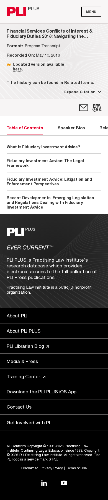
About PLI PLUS (23, 331)
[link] (83, 107)
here (17, 69)
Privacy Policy (52, 468)
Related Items (78, 82)
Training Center (24, 376)
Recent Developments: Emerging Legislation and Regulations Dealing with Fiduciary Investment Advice (50, 202)
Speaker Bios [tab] (71, 127)
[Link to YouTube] (64, 483)
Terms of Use (76, 468)
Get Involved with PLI (30, 422)
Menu (91, 12)
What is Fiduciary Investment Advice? (43, 146)
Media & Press (22, 361)
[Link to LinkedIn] (44, 483)
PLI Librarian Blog (26, 346)
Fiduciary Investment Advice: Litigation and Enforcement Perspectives (49, 181)
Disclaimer (29, 468)
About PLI (17, 316)
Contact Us (19, 407)
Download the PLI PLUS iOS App (41, 391)
